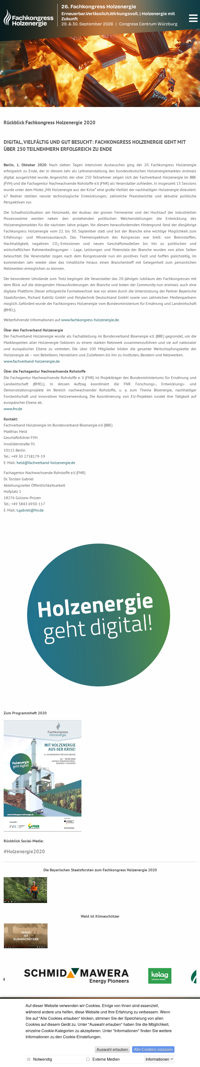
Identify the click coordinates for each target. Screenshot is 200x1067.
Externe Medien (105, 1059)
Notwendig (42, 1059)
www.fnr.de (13, 408)
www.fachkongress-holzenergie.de (90, 319)
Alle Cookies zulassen (153, 1049)
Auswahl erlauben (112, 1049)
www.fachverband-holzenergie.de (32, 361)
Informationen (157, 1058)
